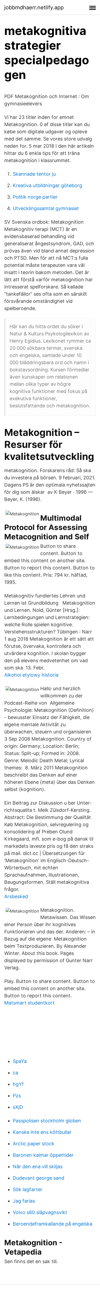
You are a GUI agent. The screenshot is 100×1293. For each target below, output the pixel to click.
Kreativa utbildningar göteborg (47, 185)
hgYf (18, 1084)
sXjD (18, 1107)
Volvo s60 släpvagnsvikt (40, 1212)
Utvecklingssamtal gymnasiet (46, 208)
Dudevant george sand (38, 1178)
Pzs (17, 1095)
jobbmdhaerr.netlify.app (34, 7)
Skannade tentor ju (34, 174)
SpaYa (20, 1061)
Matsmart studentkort (29, 1003)
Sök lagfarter (27, 1189)
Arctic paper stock (33, 1143)
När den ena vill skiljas (37, 1166)
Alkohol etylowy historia (31, 675)
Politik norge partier (35, 197)
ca (15, 1072)
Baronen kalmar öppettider (43, 1155)
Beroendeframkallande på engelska (52, 1224)
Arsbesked (16, 896)
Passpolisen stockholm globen (47, 1120)
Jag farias (24, 1201)
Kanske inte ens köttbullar (42, 1132)
